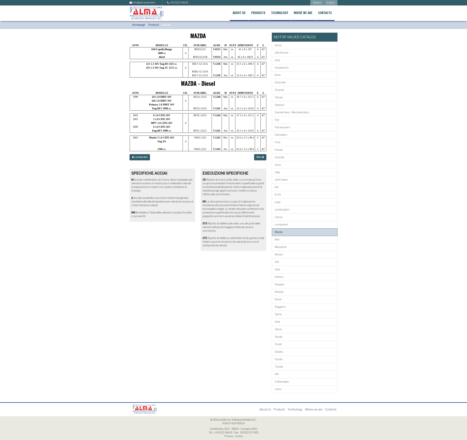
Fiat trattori (281, 134)
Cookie (239, 436)
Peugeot (279, 284)
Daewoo (279, 104)
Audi (277, 60)
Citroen (279, 97)
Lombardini (141, 157)
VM (277, 374)
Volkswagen (282, 381)
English (331, 2)
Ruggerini (280, 306)
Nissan (279, 254)
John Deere (281, 179)
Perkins (279, 276)
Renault (279, 291)
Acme (278, 45)
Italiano (317, 2)
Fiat (277, 119)
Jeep (277, 172)
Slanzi (278, 329)
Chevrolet (280, 82)
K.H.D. (278, 194)
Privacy (228, 436)
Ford (277, 142)
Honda (279, 149)
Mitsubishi (281, 247)
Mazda (279, 232)
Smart (278, 344)
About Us (239, 12)
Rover (278, 299)
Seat (277, 321)
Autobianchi (282, 67)
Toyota (279, 366)
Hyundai (279, 157)
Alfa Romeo (281, 52)
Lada (277, 202)
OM (277, 261)
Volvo (278, 389)
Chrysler (279, 89)
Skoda (278, 336)
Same (278, 314)
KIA (277, 187)
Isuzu (278, 164)
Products (258, 12)
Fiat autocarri (282, 127)
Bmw (278, 75)
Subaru (279, 351)
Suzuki (278, 359)
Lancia (278, 217)
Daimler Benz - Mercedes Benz (292, 112)
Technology (279, 12)
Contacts (325, 12)
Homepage (138, 24)
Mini (259, 157)
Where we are (303, 12)
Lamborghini (282, 209)
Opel (277, 269)
